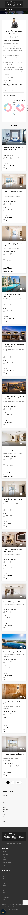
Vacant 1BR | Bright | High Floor (13, 652)
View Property (14, 141)
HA (3, 802)
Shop (4, 814)
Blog (4, 857)
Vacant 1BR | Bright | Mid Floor (13, 602)
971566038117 (11, 80)
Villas (4, 821)
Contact (5, 859)
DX (3, 797)
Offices (4, 807)
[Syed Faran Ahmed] (14, 27)
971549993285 (8, 9)
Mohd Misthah (15, 909)
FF (3, 800)
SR (3, 816)
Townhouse (6, 819)
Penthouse (5, 809)
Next (18, 782)
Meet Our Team (7, 862)
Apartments (6, 795)
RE (3, 812)
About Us (5, 854)
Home (4, 851)
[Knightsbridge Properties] (14, 6)
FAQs (4, 865)
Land (4, 804)
